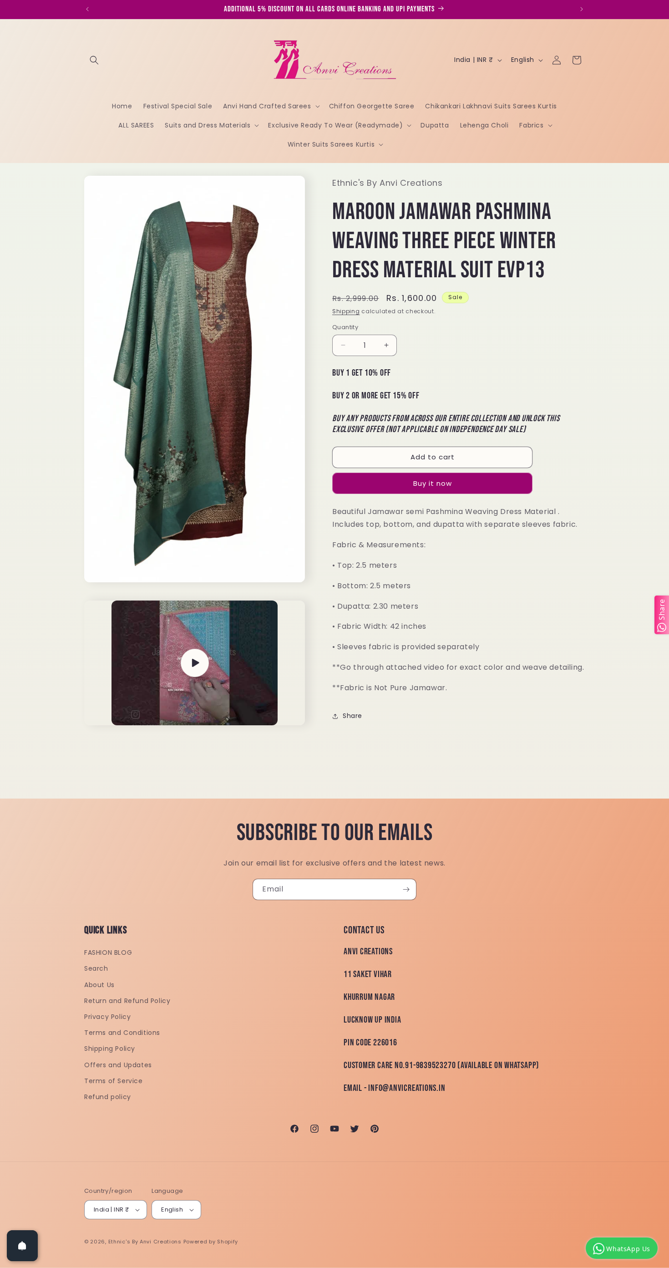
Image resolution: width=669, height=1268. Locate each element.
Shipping (346, 311)
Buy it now (432, 483)
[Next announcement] (582, 9)
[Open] (22, 1245)
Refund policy (107, 1096)
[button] (94, 60)
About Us (99, 984)
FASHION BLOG (108, 952)
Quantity (345, 327)
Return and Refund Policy (127, 1000)
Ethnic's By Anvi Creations (145, 1241)
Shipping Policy (109, 1048)
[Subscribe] (406, 889)
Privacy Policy (107, 1016)
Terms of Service (113, 1080)
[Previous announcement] (87, 9)
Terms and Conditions (122, 1032)
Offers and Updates (118, 1064)
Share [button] (352, 715)
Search (96, 968)
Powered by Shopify (210, 1241)
